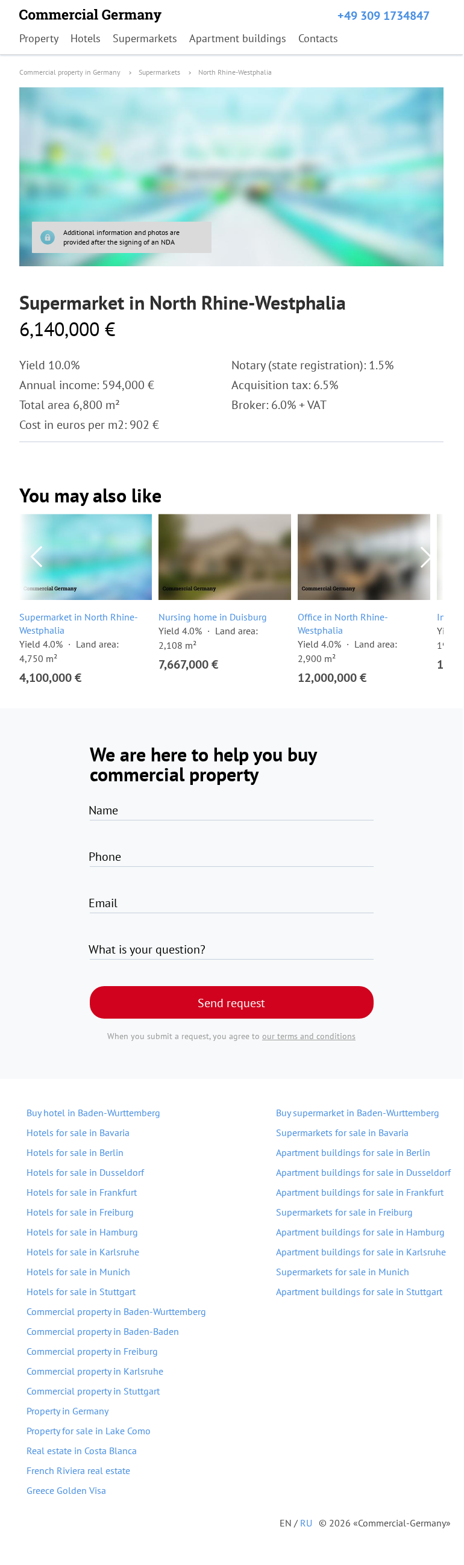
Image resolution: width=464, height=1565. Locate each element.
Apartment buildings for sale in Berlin (353, 1152)
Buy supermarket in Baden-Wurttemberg (357, 1113)
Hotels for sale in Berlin (75, 1152)
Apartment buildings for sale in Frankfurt (360, 1192)
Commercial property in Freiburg (92, 1351)
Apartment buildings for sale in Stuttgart (359, 1291)
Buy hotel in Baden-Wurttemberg (93, 1113)
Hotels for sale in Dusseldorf (85, 1172)
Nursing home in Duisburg (212, 617)
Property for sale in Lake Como (89, 1431)
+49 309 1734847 (383, 15)
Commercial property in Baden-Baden (103, 1331)
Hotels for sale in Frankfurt (82, 1192)
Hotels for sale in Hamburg (82, 1232)
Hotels (86, 38)
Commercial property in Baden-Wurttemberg (116, 1311)
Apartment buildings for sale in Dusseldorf (363, 1172)
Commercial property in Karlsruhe (95, 1371)
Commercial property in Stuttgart (93, 1391)
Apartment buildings (237, 38)
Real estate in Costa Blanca (82, 1451)
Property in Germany (67, 1411)
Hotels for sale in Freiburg (80, 1212)
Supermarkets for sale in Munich (342, 1272)
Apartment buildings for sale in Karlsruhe (361, 1252)
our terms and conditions (309, 1036)
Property (38, 38)
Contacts (318, 38)
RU (306, 1523)
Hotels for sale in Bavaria (78, 1132)
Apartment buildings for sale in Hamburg (360, 1232)
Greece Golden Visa (66, 1490)
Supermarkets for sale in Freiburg (344, 1212)
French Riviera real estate (78, 1470)
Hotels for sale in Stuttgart (81, 1291)
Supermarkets (145, 38)
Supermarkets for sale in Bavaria (342, 1132)
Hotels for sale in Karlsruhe (83, 1252)
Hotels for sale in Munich (78, 1272)
